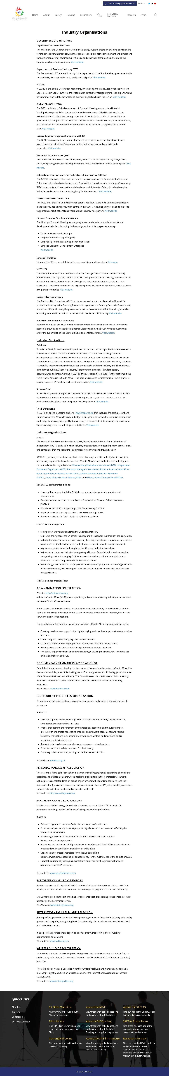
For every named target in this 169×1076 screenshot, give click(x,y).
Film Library (56, 1021)
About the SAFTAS (134, 1007)
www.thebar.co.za (84, 412)
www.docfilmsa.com (59, 688)
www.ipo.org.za (57, 760)
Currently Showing (60, 1038)
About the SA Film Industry (103, 1038)
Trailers (16, 1011)
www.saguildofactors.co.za (63, 873)
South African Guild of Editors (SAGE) (63, 477)
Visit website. (77, 62)
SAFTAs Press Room (135, 1021)
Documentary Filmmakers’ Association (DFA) (94, 465)
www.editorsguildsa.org (62, 905)
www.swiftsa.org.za (59, 941)
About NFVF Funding (99, 1021)
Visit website (48, 128)
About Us (16, 1007)
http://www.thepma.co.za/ (62, 793)
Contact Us (17, 1016)
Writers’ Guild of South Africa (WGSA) (104, 477)
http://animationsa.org (57, 593)
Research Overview (135, 1038)
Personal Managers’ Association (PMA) (86, 469)
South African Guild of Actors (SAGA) (61, 473)
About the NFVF (95, 1007)
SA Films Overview (21, 1021)
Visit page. (113, 262)
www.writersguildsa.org (61, 981)
